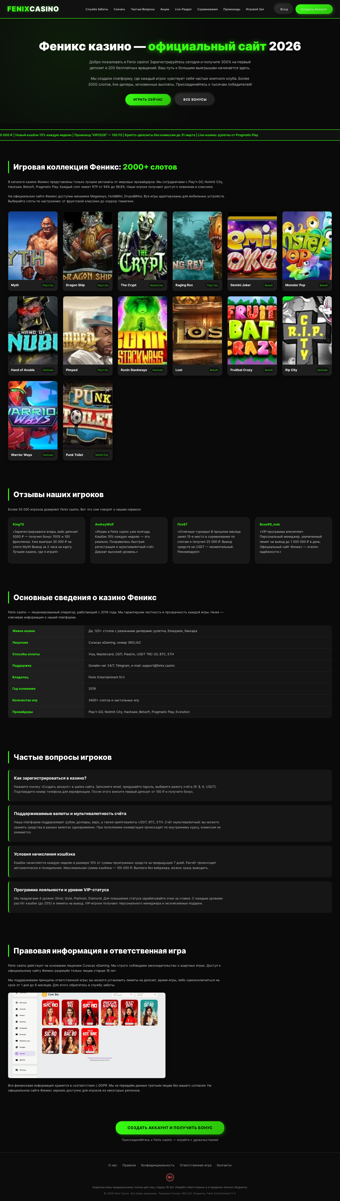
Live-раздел (183, 9)
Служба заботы (97, 9)
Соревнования (207, 9)
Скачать (119, 9)
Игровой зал (255, 9)
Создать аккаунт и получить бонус (170, 1127)
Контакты (224, 1165)
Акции (164, 9)
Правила (129, 1165)
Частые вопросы (143, 9)
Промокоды (231, 9)
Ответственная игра (196, 1165)
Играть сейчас (148, 99)
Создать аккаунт (314, 9)
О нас (112, 1165)
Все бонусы (195, 99)
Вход (284, 9)
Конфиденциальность (158, 1165)
